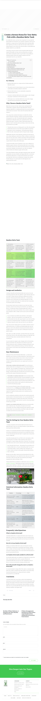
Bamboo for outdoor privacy (19, 682)
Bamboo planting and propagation (18, 686)
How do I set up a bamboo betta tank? (16, 73)
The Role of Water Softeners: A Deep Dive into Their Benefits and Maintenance (11, 609)
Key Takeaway (12, 61)
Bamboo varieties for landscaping (18, 689)
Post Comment (33, 660)
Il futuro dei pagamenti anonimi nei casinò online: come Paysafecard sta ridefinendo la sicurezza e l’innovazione (30, 609)
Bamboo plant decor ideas (19, 684)
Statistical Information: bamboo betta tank (16, 69)
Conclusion (10, 77)
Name (4, 637)
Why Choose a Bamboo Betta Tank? (15, 63)
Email (4, 643)
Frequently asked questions (13, 71)
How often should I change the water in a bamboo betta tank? (20, 76)
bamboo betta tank (11, 64)
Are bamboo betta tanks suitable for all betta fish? (18, 75)
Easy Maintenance (11, 67)
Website (4, 649)
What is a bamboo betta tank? (15, 72)
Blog (15, 691)
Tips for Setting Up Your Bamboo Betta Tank (16, 68)
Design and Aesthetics (12, 65)
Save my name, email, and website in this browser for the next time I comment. (16, 657)
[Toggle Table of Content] (30, 60)
